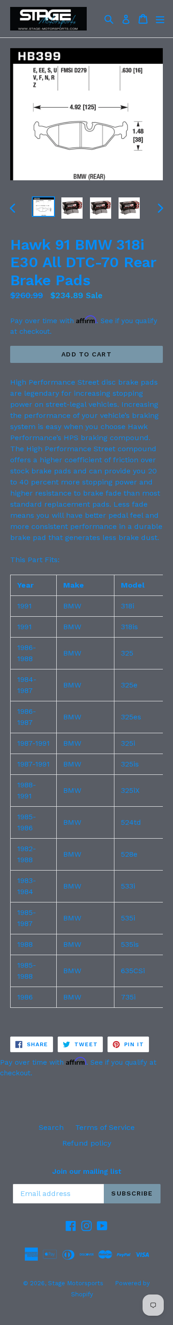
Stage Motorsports (75, 1283)
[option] (43, 206)
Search (51, 1127)
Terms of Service (105, 1127)
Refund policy (86, 1143)
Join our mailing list (86, 1171)
